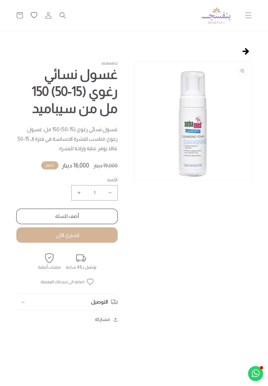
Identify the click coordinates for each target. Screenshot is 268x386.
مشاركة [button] (102, 319)
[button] (248, 15)
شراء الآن (67, 235)
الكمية (112, 179)
